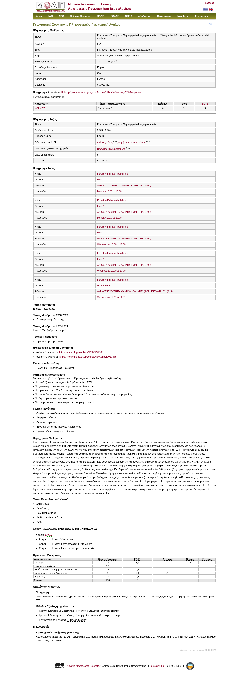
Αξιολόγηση (144, 16)
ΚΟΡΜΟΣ (40, 108)
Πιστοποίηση (164, 16)
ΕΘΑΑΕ (115, 16)
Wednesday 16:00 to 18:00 (111, 244)
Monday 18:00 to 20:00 (109, 217)
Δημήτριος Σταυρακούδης (131, 142)
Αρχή (39, 16)
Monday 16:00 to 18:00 (109, 191)
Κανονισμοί (201, 16)
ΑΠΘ (61, 16)
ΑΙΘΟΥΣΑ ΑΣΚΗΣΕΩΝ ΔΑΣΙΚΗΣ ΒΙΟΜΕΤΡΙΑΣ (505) (124, 185)
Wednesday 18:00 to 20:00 (111, 270)
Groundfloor (103, 285)
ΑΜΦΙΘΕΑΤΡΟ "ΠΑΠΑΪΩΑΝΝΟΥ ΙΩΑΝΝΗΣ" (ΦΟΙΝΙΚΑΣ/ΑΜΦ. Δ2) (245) (135, 291)
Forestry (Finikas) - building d (112, 279)
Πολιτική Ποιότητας (80, 16)
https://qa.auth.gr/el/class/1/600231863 (81, 352)
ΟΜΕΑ (128, 16)
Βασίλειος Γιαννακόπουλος (111, 149)
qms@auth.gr (158, 666)
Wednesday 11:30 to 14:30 (111, 297)
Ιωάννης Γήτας (105, 142)
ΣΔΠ (50, 16)
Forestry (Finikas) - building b (112, 173)
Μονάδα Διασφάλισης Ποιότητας (84, 666)
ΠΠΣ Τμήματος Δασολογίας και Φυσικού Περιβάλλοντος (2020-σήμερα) (101, 92)
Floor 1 (101, 179)
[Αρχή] (50, 10)
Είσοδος (209, 3)
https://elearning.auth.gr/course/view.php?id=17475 (88, 356)
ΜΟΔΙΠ (101, 16)
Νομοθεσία (183, 16)
